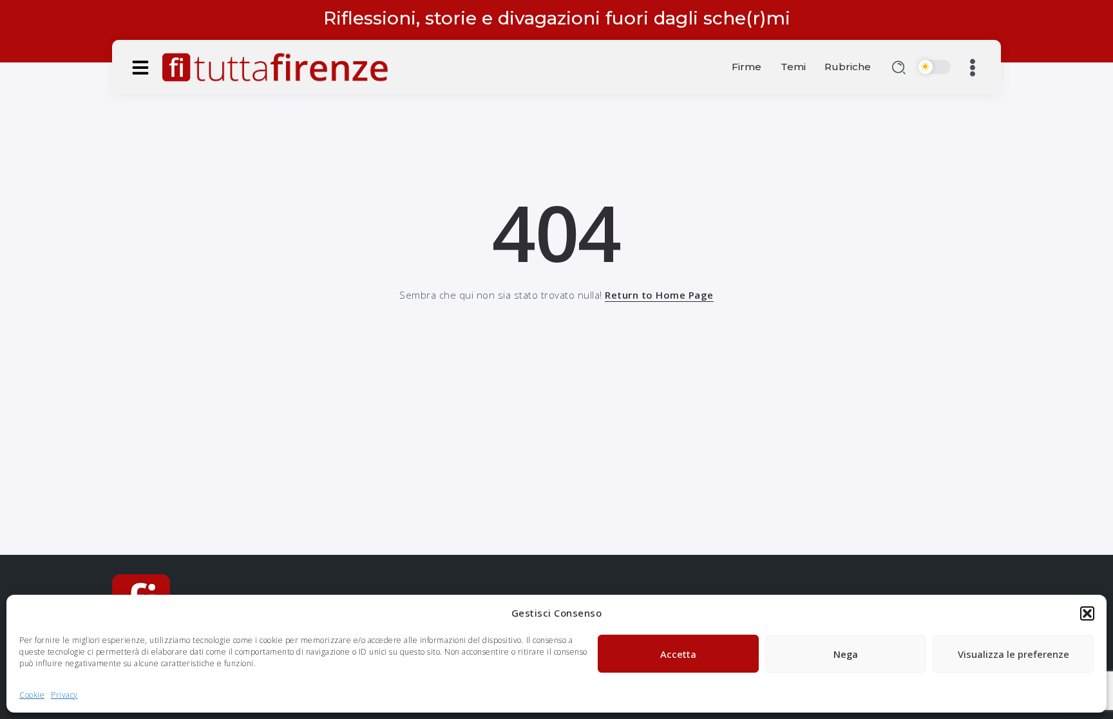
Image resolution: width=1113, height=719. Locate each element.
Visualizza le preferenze (1013, 654)
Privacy (64, 694)
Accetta (678, 654)
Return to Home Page (659, 294)
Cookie (31, 694)
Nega (845, 654)
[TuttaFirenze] (275, 65)
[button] (1087, 613)
